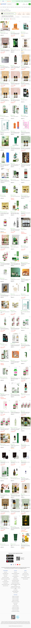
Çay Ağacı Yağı (7, 9)
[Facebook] (11, 564)
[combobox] (13, 4)
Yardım (22, 1)
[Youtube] (17, 564)
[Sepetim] (30, 4)
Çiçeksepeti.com (2, 9)
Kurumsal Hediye (18, 1)
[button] (8, 13)
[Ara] (18, 4)
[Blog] (19, 564)
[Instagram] (15, 564)
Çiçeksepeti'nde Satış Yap (27, 1)
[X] (13, 564)
